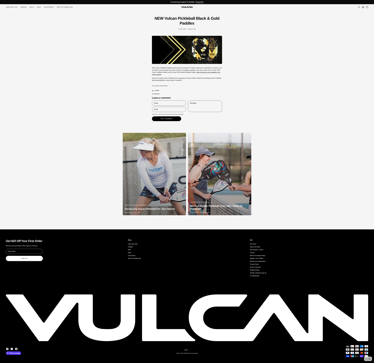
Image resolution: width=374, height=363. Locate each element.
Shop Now (199, 2)
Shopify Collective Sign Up (258, 273)
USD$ (186, 350)
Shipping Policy (254, 270)
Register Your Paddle (256, 258)
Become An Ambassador (257, 261)
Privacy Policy (254, 264)
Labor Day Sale (133, 244)
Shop (129, 240)
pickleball (157, 85)
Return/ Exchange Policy (257, 255)
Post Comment (166, 119)
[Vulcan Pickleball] (187, 7)
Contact (252, 252)
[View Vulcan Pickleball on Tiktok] (11, 348)
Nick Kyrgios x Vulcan (256, 250)
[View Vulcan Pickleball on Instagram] (7, 348)
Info (251, 240)
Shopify (196, 353)
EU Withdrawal (254, 276)
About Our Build (255, 247)
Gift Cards (253, 244)
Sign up (24, 258)
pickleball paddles (163, 85)
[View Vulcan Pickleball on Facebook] (16, 348)
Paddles (130, 247)
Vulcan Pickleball (184, 353)
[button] (48, 7)
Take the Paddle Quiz (134, 258)
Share (157, 90)
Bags (129, 252)
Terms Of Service (255, 267)
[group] (187, 2)
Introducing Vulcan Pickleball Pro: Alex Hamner (150, 209)
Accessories (131, 255)
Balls (129, 250)
